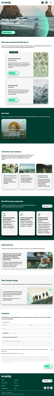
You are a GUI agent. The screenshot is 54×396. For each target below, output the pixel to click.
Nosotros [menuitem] (3, 385)
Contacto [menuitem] (16, 385)
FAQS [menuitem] (15, 382)
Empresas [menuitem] (16, 380)
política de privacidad (15, 353)
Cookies (10, 394)
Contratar (12, 73)
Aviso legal (22, 394)
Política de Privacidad (5, 394)
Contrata (45, 381)
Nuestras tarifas (7, 32)
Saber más (46, 206)
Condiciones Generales (16, 394)
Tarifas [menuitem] (2, 380)
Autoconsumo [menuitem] (4, 382)
